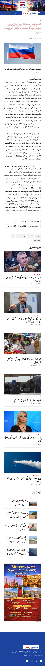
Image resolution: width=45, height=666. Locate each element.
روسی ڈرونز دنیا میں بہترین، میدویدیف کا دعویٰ (18, 502)
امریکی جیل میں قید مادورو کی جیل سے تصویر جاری (15, 527)
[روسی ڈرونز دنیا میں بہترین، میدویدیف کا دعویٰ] (33, 502)
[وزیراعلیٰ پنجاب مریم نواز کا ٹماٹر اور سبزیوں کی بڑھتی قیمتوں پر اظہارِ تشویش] (22, 343)
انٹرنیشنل (39, 274)
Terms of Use (38, 655)
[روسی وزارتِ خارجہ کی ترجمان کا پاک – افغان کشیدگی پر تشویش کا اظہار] (22, 421)
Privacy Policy (27, 655)
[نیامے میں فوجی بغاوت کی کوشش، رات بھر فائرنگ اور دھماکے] (33, 515)
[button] (39, 12)
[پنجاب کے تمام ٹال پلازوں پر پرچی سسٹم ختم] (22, 384)
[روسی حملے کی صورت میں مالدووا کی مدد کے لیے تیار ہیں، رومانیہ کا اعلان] (22, 261)
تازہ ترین (39, 20)
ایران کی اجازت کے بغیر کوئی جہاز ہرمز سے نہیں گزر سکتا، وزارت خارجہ (15, 552)
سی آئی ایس (35, 475)
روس (36, 20)
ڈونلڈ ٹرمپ (30, 236)
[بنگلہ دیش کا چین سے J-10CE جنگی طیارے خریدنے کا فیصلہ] (33, 540)
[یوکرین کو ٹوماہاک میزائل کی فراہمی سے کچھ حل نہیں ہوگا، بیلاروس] (22, 462)
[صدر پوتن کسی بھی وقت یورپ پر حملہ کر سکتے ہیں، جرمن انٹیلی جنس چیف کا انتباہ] (22, 302)
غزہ (13, 236)
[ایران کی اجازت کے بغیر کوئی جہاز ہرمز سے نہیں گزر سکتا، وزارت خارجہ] (33, 552)
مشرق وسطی (37, 240)
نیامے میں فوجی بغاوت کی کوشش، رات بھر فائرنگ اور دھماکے (16, 515)
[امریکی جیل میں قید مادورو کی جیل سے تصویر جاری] (33, 527)
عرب (18, 236)
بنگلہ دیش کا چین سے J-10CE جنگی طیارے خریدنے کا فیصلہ (16, 540)
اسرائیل (38, 236)
